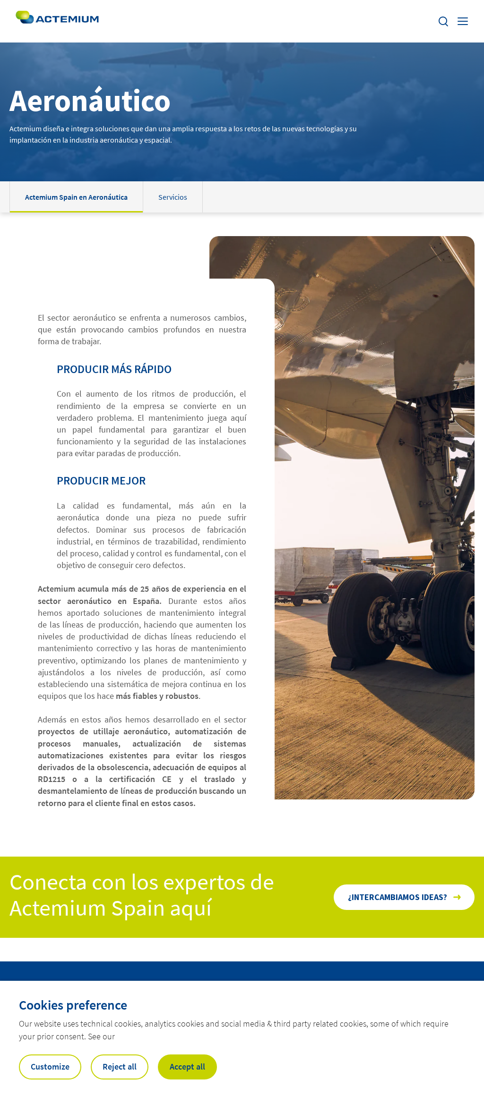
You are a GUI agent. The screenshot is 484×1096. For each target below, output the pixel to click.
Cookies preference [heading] (73, 1004)
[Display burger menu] (464, 21)
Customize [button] (50, 1066)
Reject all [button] (120, 1066)
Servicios (172, 197)
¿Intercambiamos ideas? (397, 897)
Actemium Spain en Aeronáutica (76, 197)
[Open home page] (57, 21)
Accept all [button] (187, 1066)
